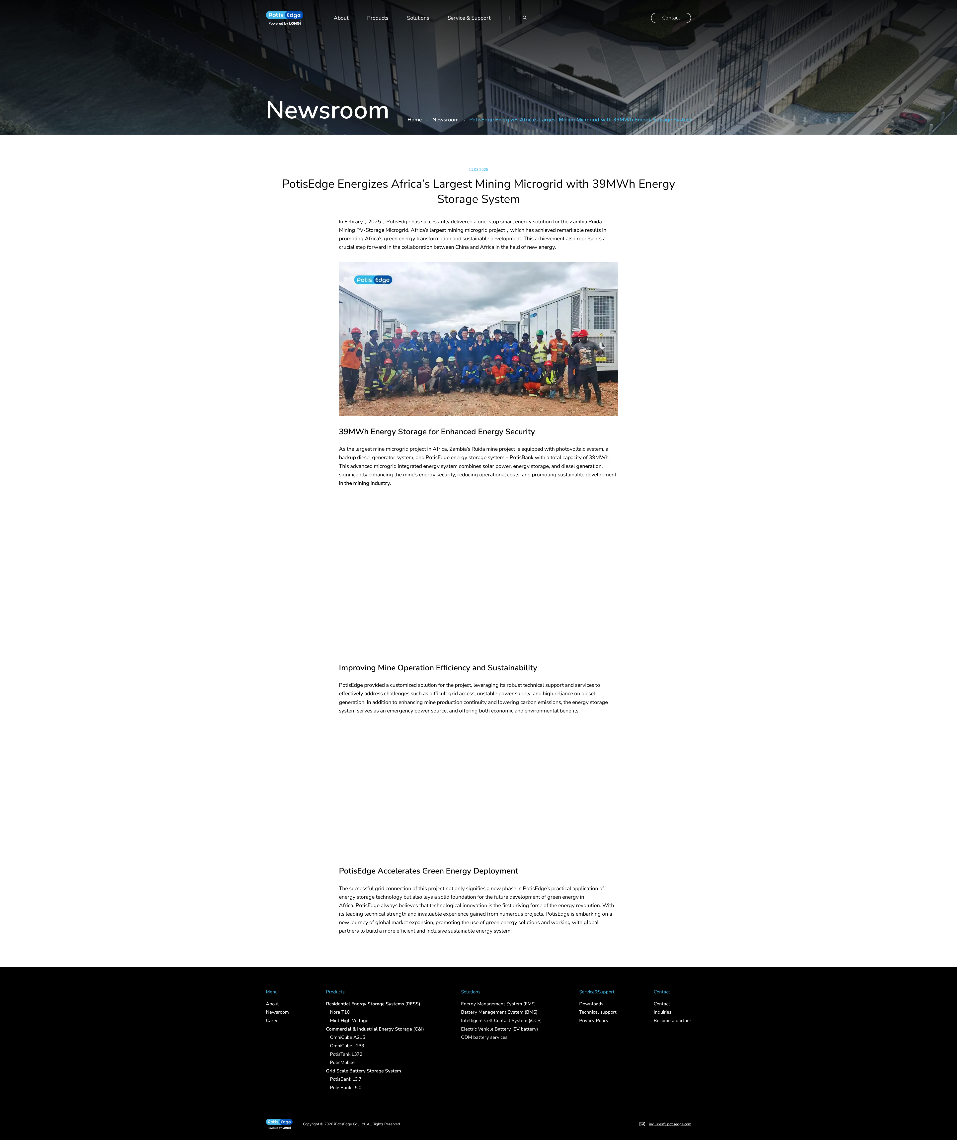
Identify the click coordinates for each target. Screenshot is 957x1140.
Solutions (418, 18)
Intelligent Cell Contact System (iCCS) (501, 1020)
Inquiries (662, 1012)
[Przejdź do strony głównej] (284, 18)
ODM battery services (484, 1037)
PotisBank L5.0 (345, 1087)
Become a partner (672, 1020)
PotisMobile (342, 1062)
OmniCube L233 (347, 1046)
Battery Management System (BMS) (499, 1012)
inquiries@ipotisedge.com (670, 1124)
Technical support (597, 1012)
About (341, 18)
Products (377, 18)
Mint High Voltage (349, 1020)
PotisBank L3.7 (345, 1079)
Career (273, 1020)
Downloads (591, 1004)
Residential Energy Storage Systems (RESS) (373, 1004)
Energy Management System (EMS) (498, 1004)
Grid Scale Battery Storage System (363, 1070)
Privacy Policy (593, 1020)
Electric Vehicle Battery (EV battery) (499, 1029)
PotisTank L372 (346, 1054)
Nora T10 (340, 1012)
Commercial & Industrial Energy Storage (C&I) (375, 1029)
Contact (671, 17)
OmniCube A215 (347, 1037)
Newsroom (445, 119)
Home (414, 119)
